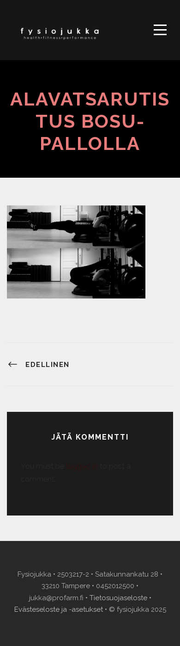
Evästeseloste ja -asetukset (58, 609)
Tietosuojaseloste (118, 598)
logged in (82, 466)
